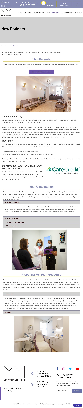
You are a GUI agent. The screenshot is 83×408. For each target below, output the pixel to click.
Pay (74, 12)
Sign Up (76, 390)
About (25, 12)
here (40, 177)
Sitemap (18, 388)
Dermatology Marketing (37, 404)
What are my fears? (12, 226)
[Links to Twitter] (70, 368)
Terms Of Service (9, 388)
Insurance (7, 140)
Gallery (48, 12)
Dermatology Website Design (55, 404)
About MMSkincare (66, 12)
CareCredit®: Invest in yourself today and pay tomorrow (22, 167)
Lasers (8, 312)
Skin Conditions (39, 12)
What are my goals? (13, 202)
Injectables (10, 294)
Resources (55, 12)
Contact (79, 12)
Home (19, 12)
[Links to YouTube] (77, 368)
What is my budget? (13, 218)
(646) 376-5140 (65, 377)
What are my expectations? (15, 222)
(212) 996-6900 (67, 375)
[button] (41, 202)
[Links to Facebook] (57, 368)
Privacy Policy (8, 391)
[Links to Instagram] (63, 368)
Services (30, 12)
